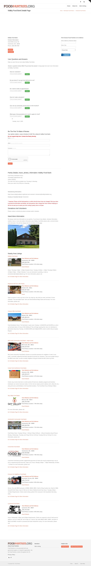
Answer (27, 74)
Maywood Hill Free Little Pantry (16, 283)
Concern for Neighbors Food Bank (17, 474)
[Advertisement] (45, 23)
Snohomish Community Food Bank (17, 419)
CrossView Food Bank (14, 446)
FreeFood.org (65, 546)
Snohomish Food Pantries (81, 10)
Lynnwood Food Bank (13, 503)
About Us (74, 6)
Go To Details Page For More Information (18, 276)
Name (11, 138)
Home (68, 6)
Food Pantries (19, 7)
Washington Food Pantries (69, 10)
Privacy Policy (11, 554)
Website (10, 49)
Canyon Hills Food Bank (14, 311)
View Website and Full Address (30, 258)
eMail (15, 143)
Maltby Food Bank (13, 256)
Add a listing (82, 6)
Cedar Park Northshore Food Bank (17, 368)
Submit (10, 163)
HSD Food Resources (76, 546)
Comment (12, 148)
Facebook (10, 52)
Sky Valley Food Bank (14, 395)
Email (23, 266)
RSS (8, 557)
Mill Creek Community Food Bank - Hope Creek (20, 340)
